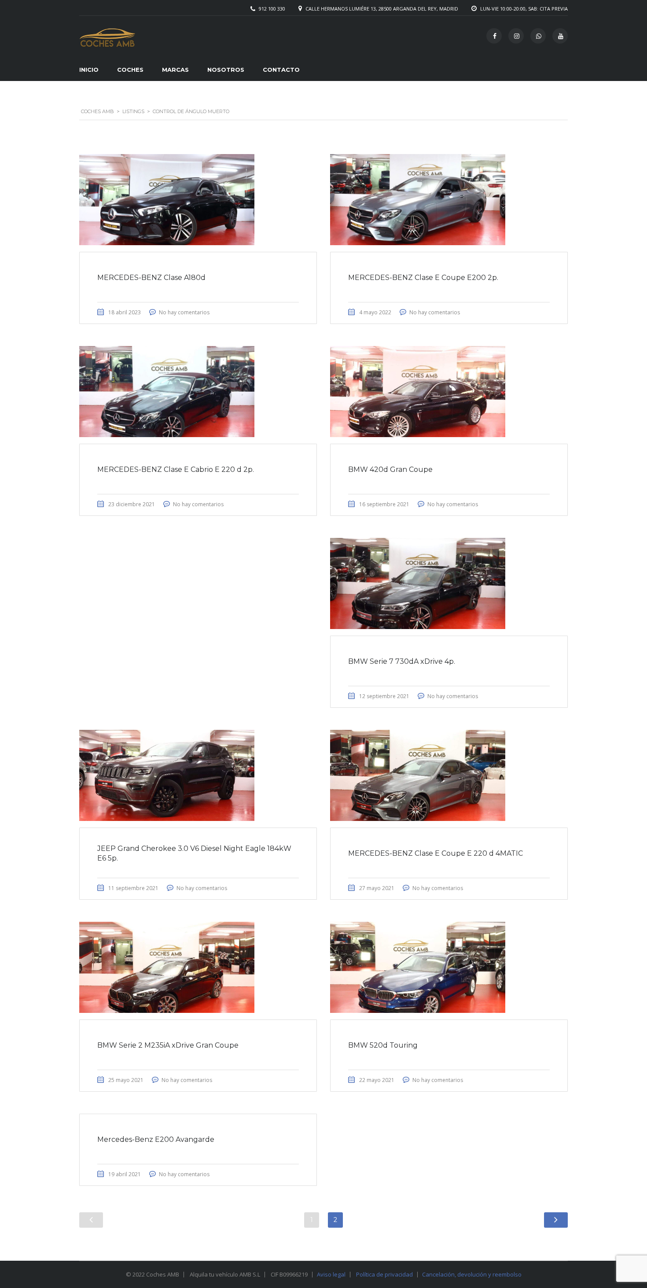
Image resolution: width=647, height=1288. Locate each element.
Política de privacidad (384, 1274)
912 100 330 (272, 8)
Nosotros (225, 69)
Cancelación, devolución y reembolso (472, 1274)
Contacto (281, 69)
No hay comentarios (184, 312)
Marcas (175, 69)
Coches (130, 69)
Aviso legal (331, 1274)
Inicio (89, 69)
